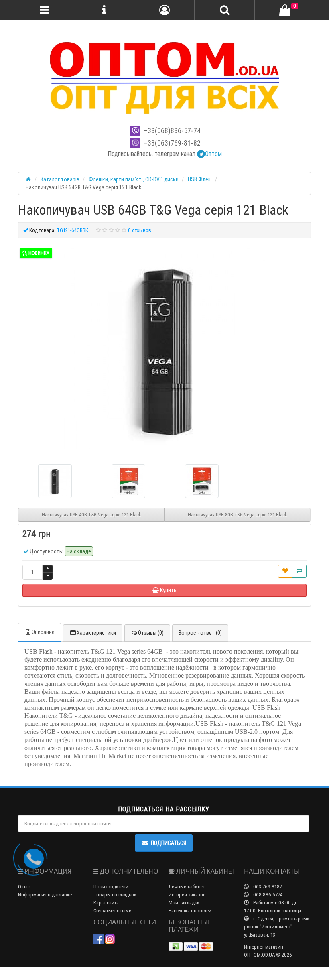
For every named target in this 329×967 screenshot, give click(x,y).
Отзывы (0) (151, 632)
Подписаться (168, 843)
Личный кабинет (187, 886)
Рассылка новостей (190, 910)
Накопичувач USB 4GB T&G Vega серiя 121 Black (91, 515)
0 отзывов (139, 230)
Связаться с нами (112, 910)
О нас (24, 886)
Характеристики (96, 632)
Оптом (213, 154)
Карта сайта (106, 902)
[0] (284, 10)
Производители (110, 886)
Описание (43, 632)
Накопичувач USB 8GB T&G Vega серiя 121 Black (237, 515)
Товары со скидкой (115, 894)
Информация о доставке (45, 894)
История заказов (187, 894)
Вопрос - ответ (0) (200, 632)
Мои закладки (184, 902)
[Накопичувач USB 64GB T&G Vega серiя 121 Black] (164, 348)
